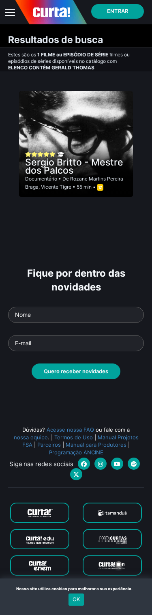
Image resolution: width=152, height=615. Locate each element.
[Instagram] (100, 464)
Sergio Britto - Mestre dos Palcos (74, 166)
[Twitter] (76, 474)
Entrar (117, 11)
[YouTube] (117, 464)
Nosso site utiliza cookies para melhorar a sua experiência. (76, 588)
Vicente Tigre (56, 187)
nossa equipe (31, 437)
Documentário (41, 179)
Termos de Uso (73, 437)
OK (76, 599)
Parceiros (49, 444)
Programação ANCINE (76, 452)
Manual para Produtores (96, 444)
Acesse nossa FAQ (70, 429)
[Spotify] (134, 464)
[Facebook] (84, 464)
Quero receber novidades (76, 371)
